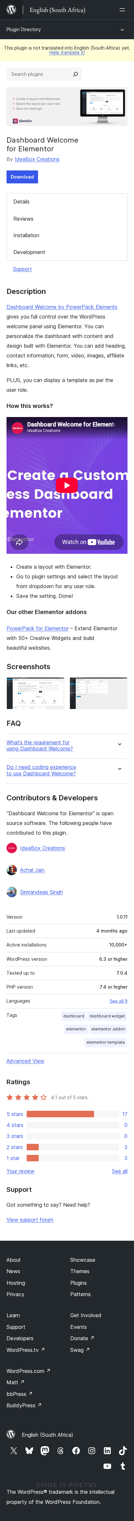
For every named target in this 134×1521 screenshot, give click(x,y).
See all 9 (118, 1001)
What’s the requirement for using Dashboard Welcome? (40, 745)
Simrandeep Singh (41, 892)
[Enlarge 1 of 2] (55, 686)
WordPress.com (29, 1371)
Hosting (16, 1283)
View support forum (30, 1219)
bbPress (20, 1394)
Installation (26, 235)
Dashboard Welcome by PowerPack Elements (62, 307)
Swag (80, 1350)
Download (22, 177)
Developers (20, 1338)
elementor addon (108, 1029)
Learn (13, 1315)
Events (78, 1327)
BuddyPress (24, 1405)
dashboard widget (107, 1016)
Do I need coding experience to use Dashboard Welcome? (41, 770)
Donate (82, 1338)
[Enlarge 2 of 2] (118, 686)
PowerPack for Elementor (38, 628)
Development (29, 252)
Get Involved (85, 1315)
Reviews (23, 218)
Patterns (80, 1294)
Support (22, 269)
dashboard (73, 1016)
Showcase (82, 1260)
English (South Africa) (47, 1435)
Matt (16, 1382)
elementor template (106, 1042)
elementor (76, 1029)
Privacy (15, 1294)
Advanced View (25, 1061)
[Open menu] (123, 9)
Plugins (78, 1283)
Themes (79, 1271)
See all (119, 1171)
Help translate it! (67, 52)
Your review (20, 1171)
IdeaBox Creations (37, 159)
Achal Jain (32, 870)
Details (21, 201)
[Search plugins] (75, 74)
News (13, 1271)
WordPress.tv (26, 1350)
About (14, 1260)
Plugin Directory (24, 29)
